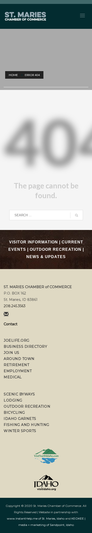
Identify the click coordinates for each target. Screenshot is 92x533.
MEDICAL (13, 377)
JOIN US (11, 352)
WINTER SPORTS (20, 431)
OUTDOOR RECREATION (55, 249)
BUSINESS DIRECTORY (25, 346)
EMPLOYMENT (18, 371)
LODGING (13, 400)
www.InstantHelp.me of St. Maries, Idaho (36, 518)
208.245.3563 (15, 306)
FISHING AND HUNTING (26, 425)
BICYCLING (14, 412)
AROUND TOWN (19, 359)
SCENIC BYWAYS (19, 394)
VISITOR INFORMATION (33, 242)
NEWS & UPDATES (46, 257)
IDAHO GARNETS (20, 418)
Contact (10, 324)
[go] (76, 215)
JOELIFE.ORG (16, 340)
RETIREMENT (16, 365)
